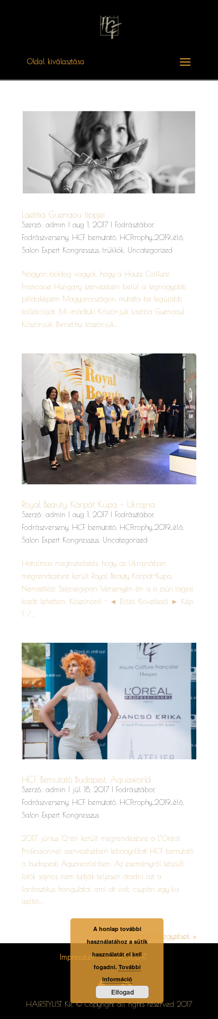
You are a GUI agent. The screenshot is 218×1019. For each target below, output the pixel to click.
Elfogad (122, 992)
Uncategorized (150, 250)
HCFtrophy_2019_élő (151, 237)
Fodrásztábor (134, 224)
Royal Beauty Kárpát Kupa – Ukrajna (88, 504)
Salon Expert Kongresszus (60, 250)
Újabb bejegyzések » (163, 936)
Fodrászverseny (45, 237)
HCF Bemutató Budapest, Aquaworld (86, 779)
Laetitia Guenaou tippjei (63, 214)
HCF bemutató (94, 237)
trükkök (113, 250)
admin (56, 224)
